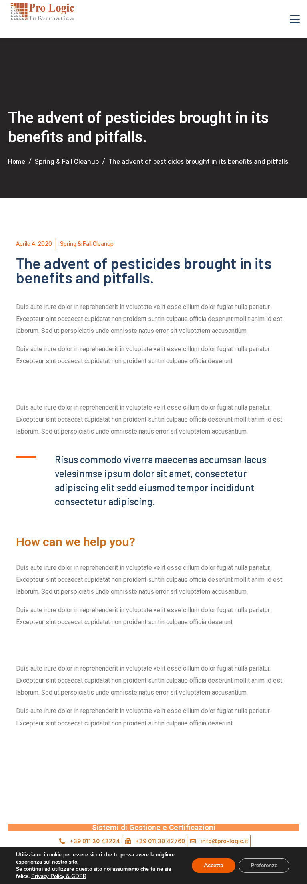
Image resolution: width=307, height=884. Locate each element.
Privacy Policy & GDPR (58, 876)
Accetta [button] (213, 865)
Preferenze (264, 865)
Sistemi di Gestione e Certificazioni (153, 827)
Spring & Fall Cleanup (87, 244)
